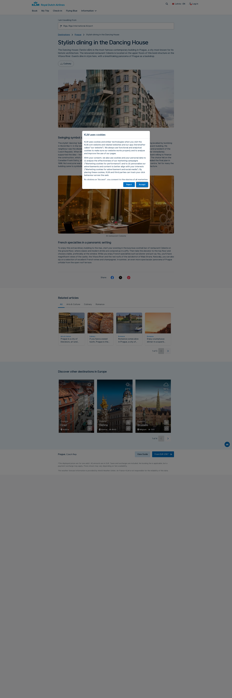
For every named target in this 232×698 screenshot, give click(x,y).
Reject (129, 184)
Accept (142, 184)
